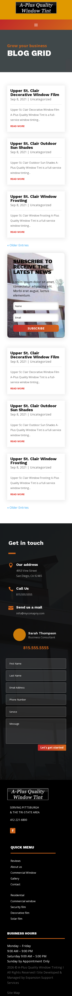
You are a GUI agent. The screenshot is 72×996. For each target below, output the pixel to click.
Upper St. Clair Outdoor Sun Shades (33, 145)
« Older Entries (18, 245)
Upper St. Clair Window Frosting (33, 198)
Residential (17, 895)
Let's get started (52, 747)
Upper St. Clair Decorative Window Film (34, 92)
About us (16, 867)
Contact (15, 884)
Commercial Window (23, 872)
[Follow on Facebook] (12, 830)
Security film (18, 907)
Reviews (16, 861)
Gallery (15, 878)
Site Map (13, 993)
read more (17, 126)
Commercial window (23, 901)
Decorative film (20, 913)
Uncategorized (40, 99)
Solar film (16, 918)
